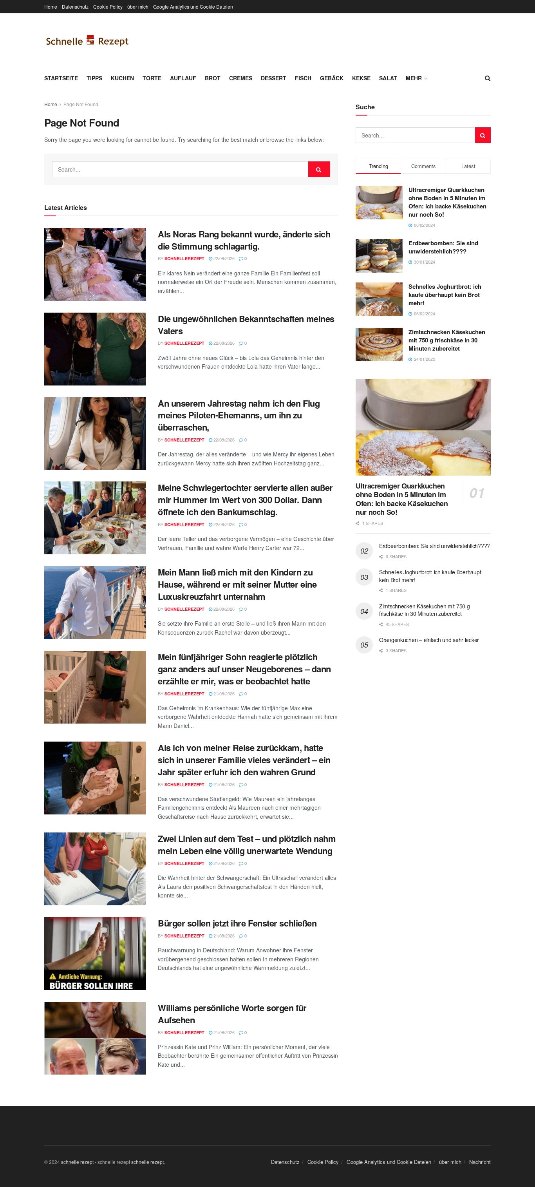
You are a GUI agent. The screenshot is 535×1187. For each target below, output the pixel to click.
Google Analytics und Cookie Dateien (193, 6)
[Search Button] (488, 78)
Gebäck (331, 78)
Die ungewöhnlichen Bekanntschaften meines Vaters (246, 324)
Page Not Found (80, 104)
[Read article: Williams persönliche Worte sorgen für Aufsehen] (95, 1038)
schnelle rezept (77, 1161)
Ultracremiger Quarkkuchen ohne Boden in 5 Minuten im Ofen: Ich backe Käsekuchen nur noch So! (447, 202)
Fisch (303, 78)
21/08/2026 (223, 693)
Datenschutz (75, 6)
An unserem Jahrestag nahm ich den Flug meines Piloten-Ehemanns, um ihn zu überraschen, (239, 415)
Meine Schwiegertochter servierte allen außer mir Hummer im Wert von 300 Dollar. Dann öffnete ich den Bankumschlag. (245, 499)
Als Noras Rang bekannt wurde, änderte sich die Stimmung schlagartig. (244, 240)
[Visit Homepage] (87, 41)
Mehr (414, 78)
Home (50, 6)
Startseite (61, 78)
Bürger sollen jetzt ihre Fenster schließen (237, 923)
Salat (388, 78)
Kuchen (122, 78)
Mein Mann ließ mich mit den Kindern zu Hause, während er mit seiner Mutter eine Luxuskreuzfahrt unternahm (237, 584)
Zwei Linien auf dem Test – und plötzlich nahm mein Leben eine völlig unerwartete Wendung (247, 844)
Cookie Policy (108, 6)
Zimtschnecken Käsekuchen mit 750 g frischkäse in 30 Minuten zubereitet (446, 340)
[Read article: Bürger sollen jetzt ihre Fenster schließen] (95, 953)
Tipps (94, 78)
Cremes (240, 78)
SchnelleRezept (184, 258)
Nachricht (480, 1161)
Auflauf (183, 78)
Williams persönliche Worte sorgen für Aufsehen (232, 1013)
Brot (213, 78)
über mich (137, 6)
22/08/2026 (223, 258)
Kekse (361, 78)
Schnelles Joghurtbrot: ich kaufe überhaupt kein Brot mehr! (444, 294)
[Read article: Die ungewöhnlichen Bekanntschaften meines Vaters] (95, 349)
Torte (152, 78)
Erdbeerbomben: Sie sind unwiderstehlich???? (443, 247)
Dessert (273, 78)
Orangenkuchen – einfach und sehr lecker (429, 640)
